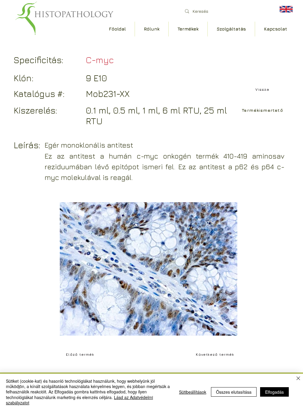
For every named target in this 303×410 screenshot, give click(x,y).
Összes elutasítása (234, 392)
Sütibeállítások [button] (192, 392)
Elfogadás (274, 392)
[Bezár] (298, 379)
